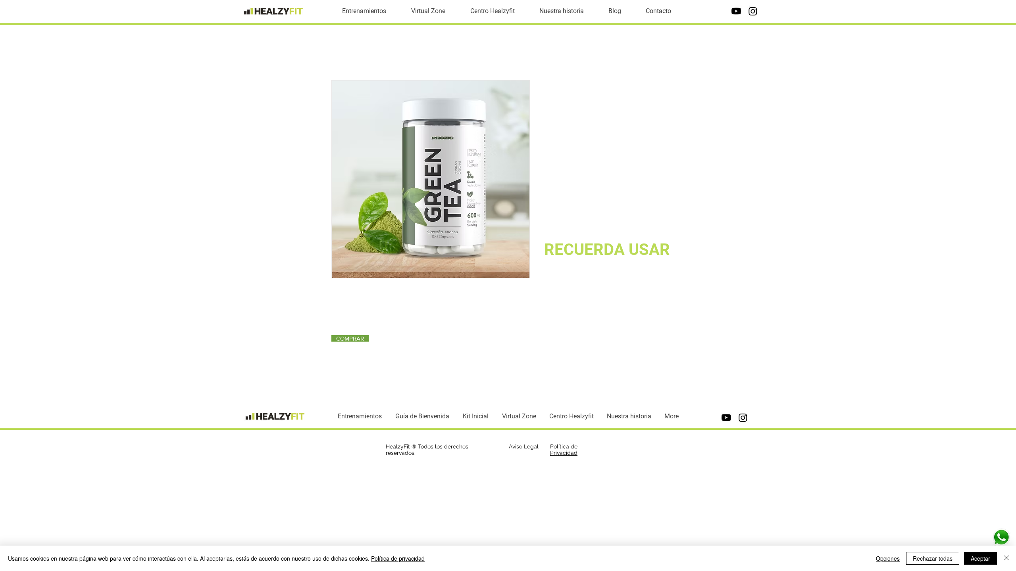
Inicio (338, 51)
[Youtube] (736, 11)
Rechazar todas (932, 558)
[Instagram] (752, 11)
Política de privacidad (398, 558)
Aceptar (980, 558)
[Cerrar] (1006, 558)
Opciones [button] (888, 558)
